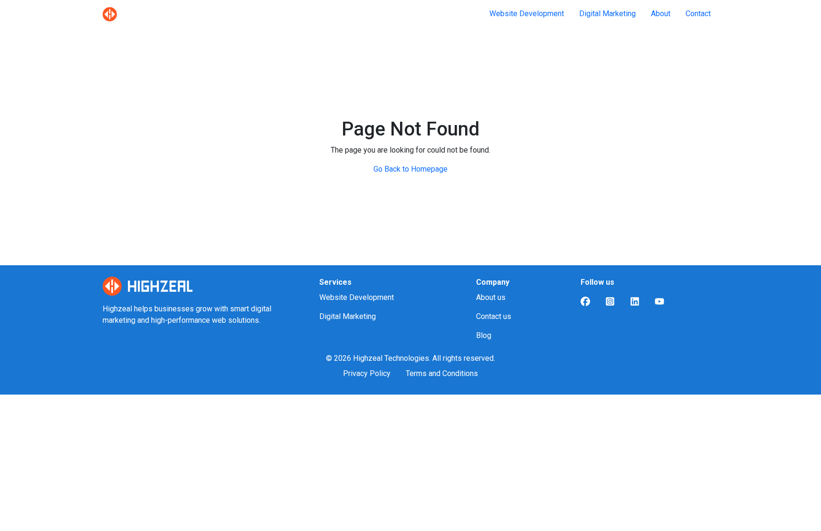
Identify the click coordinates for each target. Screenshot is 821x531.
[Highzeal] (110, 14)
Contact (698, 13)
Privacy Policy (367, 373)
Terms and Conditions (442, 373)
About (660, 13)
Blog (483, 335)
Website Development (526, 13)
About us (491, 297)
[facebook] (585, 301)
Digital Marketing (607, 13)
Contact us (493, 316)
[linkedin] (634, 301)
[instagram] (610, 301)
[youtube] (659, 301)
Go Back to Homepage (410, 169)
